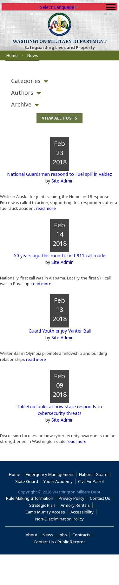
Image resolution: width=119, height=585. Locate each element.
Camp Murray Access (46, 512)
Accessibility (83, 512)
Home (12, 55)
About (33, 535)
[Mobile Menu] (110, 7)
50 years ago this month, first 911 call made (59, 255)
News (48, 535)
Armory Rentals (75, 505)
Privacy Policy (71, 498)
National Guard (93, 474)
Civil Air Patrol (92, 481)
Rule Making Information (29, 498)
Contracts (81, 535)
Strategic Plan (42, 505)
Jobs (63, 535)
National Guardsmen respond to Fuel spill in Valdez (59, 174)
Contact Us (100, 498)
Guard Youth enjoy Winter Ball (60, 331)
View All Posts (59, 118)
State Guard (26, 481)
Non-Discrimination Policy (60, 519)
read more (45, 208)
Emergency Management (50, 474)
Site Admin (62, 181)
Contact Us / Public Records (60, 542)
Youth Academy (58, 481)
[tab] (59, 81)
